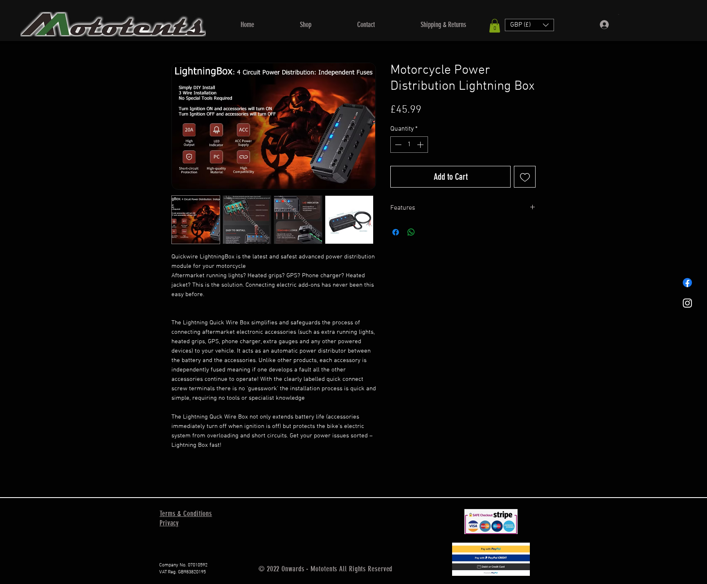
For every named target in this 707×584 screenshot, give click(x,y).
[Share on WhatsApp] (411, 232)
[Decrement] (397, 144)
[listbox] (529, 25)
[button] (305, 24)
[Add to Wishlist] (525, 177)
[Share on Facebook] (396, 232)
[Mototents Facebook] (687, 282)
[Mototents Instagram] (687, 303)
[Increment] (421, 144)
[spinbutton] (409, 144)
